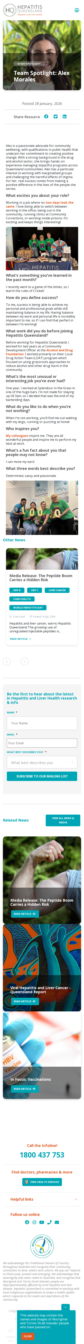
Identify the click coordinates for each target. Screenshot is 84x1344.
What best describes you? (26, 752)
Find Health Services (44, 1182)
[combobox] (42, 762)
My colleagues (17, 436)
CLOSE (28, 1336)
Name (12, 712)
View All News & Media (63, 820)
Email (12, 734)
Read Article (19, 638)
